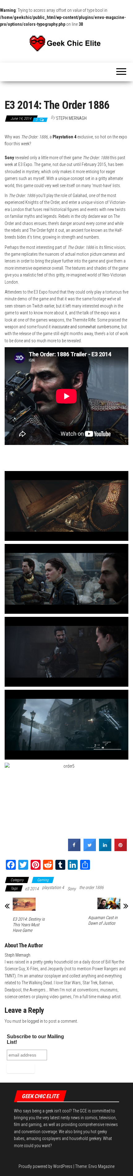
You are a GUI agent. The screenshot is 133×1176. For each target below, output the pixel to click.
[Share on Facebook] (74, 849)
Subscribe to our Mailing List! (35, 1039)
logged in (35, 1021)
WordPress (62, 1166)
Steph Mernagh (71, 118)
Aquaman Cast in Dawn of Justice (103, 920)
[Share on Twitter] (90, 849)
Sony (71, 888)
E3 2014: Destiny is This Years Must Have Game (29, 925)
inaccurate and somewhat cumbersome (85, 326)
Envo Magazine (101, 1166)
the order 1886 (91, 887)
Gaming (43, 880)
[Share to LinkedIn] (105, 849)
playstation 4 (53, 887)
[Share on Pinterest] (120, 849)
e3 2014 (32, 888)
